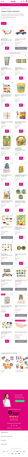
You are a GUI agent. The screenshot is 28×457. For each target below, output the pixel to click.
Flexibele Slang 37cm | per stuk (21, 306)
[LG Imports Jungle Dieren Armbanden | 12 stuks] (7, 115)
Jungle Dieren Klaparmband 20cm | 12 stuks (6, 68)
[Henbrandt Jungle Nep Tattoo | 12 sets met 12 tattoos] (21, 273)
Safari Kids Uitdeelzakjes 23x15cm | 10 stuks (7, 201)
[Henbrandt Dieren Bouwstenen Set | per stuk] (7, 273)
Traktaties (11, 7)
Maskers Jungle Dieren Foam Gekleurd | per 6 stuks (6, 96)
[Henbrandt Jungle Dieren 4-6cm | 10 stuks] (7, 220)
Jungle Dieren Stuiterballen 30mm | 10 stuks (20, 69)
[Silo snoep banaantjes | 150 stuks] (21, 88)
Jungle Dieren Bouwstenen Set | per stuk (6, 254)
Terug (3, 7)
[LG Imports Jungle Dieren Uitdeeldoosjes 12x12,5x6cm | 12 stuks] (21, 141)
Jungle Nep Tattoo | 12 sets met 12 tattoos (21, 281)
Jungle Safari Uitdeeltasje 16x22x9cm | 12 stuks (21, 175)
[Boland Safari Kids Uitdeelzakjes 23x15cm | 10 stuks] (7, 194)
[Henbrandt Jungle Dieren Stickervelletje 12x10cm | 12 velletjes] (21, 220)
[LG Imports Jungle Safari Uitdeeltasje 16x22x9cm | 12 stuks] (21, 168)
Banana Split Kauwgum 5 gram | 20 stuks (20, 122)
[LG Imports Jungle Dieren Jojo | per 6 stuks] (21, 247)
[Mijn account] (21, 1)
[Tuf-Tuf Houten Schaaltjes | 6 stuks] (21, 325)
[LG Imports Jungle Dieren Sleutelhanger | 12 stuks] (7, 32)
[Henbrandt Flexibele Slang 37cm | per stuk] (21, 299)
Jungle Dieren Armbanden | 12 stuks (7, 122)
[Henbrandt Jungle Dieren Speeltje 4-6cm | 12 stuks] (7, 325)
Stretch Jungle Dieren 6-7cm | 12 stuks (6, 175)
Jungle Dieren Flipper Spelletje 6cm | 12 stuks (20, 201)
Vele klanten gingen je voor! (14, 409)
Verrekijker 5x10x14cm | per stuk (20, 39)
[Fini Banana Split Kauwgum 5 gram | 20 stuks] (21, 115)
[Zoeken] (3, 1)
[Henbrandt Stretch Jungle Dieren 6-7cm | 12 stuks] (7, 168)
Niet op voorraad (21, 48)
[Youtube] (16, 425)
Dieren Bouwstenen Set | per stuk (6, 281)
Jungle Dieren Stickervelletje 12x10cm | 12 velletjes (20, 228)
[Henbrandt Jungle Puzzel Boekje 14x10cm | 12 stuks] (7, 141)
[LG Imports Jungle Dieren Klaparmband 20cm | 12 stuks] (7, 61)
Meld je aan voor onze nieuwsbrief (14, 427)
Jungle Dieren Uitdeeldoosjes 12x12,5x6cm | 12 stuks (20, 149)
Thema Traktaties (17, 7)
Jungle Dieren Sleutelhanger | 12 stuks (6, 39)
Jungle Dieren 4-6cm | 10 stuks (6, 227)
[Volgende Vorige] (17, 348)
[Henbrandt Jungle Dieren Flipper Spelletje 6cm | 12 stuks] (21, 194)
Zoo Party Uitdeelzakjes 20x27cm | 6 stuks (6, 306)
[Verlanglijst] (23, 1)
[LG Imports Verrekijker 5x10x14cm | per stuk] (21, 32)
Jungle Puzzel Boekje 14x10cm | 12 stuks (6, 148)
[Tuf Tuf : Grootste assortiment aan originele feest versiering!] (14, 1)
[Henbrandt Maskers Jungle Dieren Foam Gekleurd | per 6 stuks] (7, 88)
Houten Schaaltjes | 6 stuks (21, 332)
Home (6, 7)
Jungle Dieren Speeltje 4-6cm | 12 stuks (6, 332)
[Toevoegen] (7, 48)
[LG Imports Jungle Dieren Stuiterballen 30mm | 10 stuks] (21, 61)
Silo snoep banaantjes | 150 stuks (21, 95)
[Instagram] (14, 425)
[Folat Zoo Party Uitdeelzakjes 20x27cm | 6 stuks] (7, 299)
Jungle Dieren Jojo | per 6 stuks (20, 255)
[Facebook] (11, 425)
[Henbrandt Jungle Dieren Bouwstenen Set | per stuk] (7, 247)
